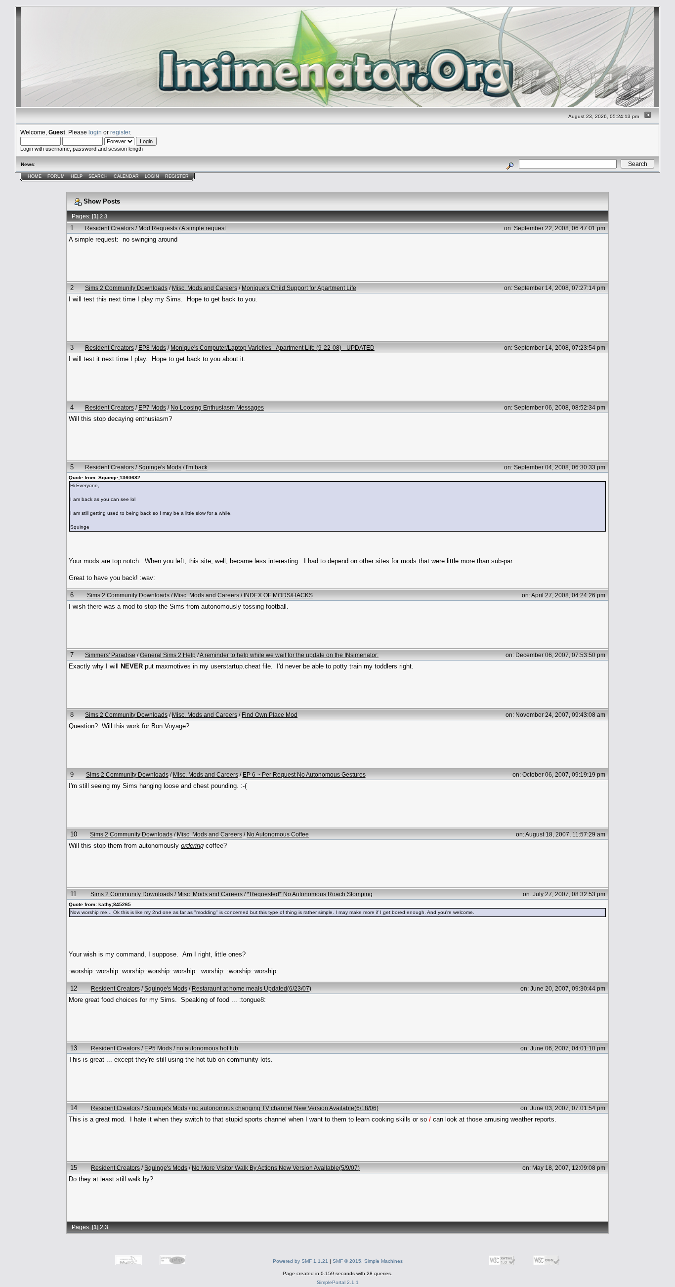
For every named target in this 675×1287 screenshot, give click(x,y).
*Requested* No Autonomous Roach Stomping (310, 894)
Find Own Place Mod (269, 714)
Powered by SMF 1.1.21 (300, 1261)
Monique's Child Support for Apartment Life (299, 288)
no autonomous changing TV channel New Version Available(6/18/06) (285, 1108)
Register (177, 176)
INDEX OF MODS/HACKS (278, 595)
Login (152, 176)
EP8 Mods (152, 347)
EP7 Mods (152, 407)
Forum (56, 176)
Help (77, 176)
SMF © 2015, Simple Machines (368, 1261)
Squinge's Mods (159, 467)
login (95, 132)
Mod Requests (157, 228)
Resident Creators (109, 228)
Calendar (126, 176)
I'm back (197, 467)
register (120, 132)
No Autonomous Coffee (278, 834)
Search (98, 176)
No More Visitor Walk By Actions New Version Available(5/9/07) (276, 1167)
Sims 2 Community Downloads (126, 288)
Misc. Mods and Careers (204, 288)
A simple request (203, 228)
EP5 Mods (158, 1048)
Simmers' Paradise (110, 655)
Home (35, 176)
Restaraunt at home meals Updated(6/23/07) (251, 988)
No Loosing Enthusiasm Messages (217, 407)
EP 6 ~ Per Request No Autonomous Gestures (304, 774)
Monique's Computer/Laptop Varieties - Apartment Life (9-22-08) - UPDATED (272, 347)
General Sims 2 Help (168, 655)
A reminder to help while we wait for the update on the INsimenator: (289, 655)
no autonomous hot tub (207, 1048)
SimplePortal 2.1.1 (338, 1282)
